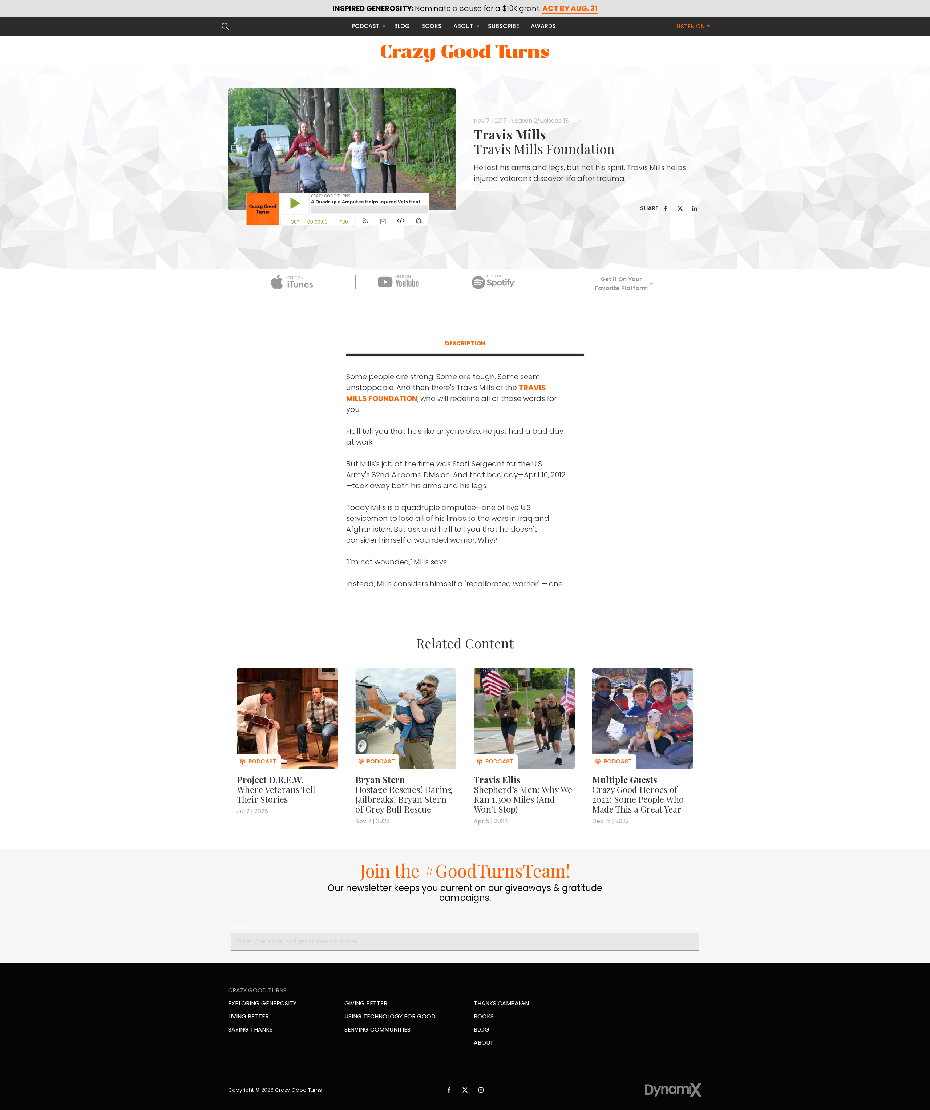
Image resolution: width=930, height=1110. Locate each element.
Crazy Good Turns (465, 53)
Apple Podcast (292, 282)
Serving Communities (377, 1029)
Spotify (493, 282)
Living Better (248, 1016)
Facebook (665, 208)
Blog (481, 1029)
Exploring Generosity (262, 1003)
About (484, 1042)
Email (238, 927)
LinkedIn (694, 208)
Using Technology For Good (390, 1016)
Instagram (481, 1090)
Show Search (225, 26)
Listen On (690, 26)
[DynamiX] (673, 1090)
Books (484, 1016)
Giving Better (365, 1003)
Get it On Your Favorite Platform (621, 283)
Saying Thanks (250, 1029)
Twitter (680, 208)
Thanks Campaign (501, 1003)
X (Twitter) (465, 1090)
